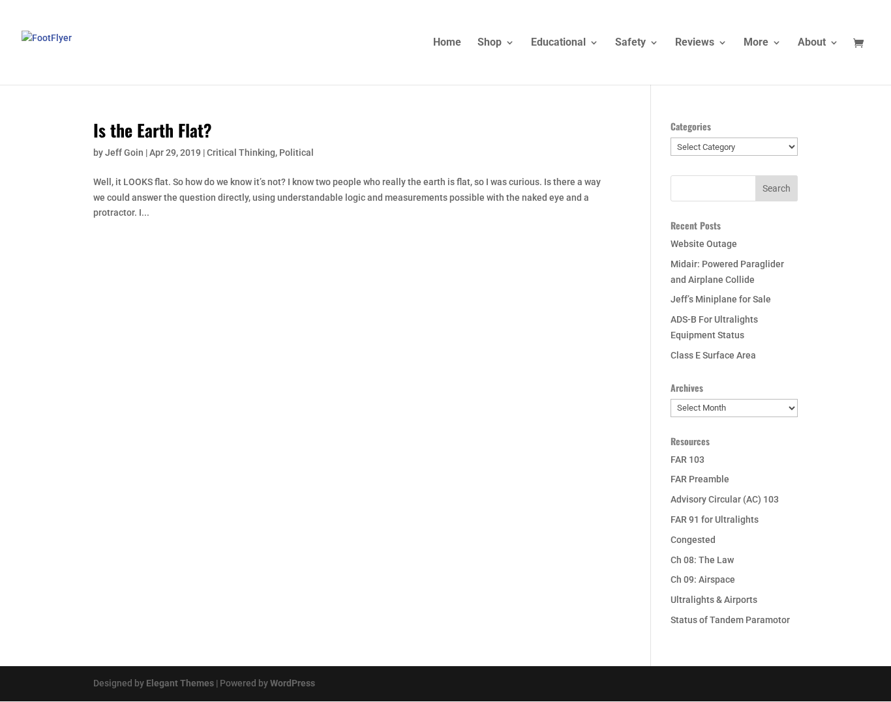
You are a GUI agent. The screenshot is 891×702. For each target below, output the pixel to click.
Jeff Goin (124, 152)
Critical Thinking (241, 152)
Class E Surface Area (713, 355)
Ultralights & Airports (714, 599)
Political (296, 152)
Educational (558, 43)
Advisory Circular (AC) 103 (725, 499)
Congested (693, 539)
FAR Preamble (700, 479)
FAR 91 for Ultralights (715, 519)
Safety (630, 43)
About (812, 43)
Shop (489, 43)
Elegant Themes (180, 683)
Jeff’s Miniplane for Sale (721, 299)
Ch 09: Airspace (703, 579)
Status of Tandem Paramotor (730, 620)
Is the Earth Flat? (152, 130)
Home (447, 43)
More (756, 43)
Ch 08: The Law (702, 560)
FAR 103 (687, 459)
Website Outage (704, 244)
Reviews (694, 43)
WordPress (292, 683)
